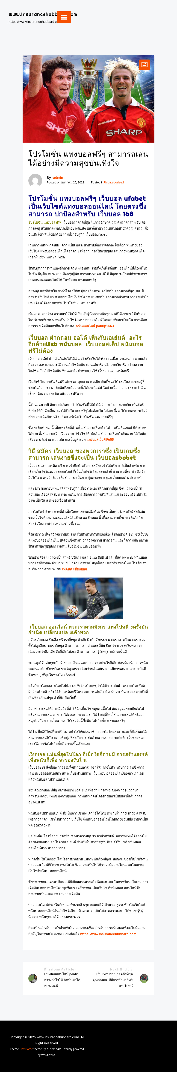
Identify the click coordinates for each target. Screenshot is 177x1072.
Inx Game (27, 1049)
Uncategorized (114, 182)
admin (58, 178)
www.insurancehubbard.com (43, 14)
